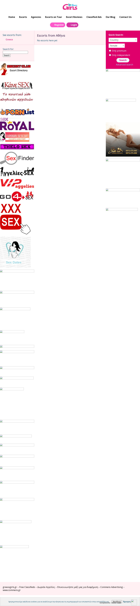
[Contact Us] (88, 24)
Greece (9, 39)
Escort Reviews (74, 17)
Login (74, 24)
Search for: (8, 49)
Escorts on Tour (53, 17)
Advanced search (124, 64)
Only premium (118, 50)
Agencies (36, 17)
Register (59, 24)
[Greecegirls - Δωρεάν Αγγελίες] (70, 7)
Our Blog (110, 17)
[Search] (82, 24)
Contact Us (125, 17)
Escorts (23, 17)
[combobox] (123, 40)
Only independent (120, 55)
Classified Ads (94, 17)
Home (11, 17)
